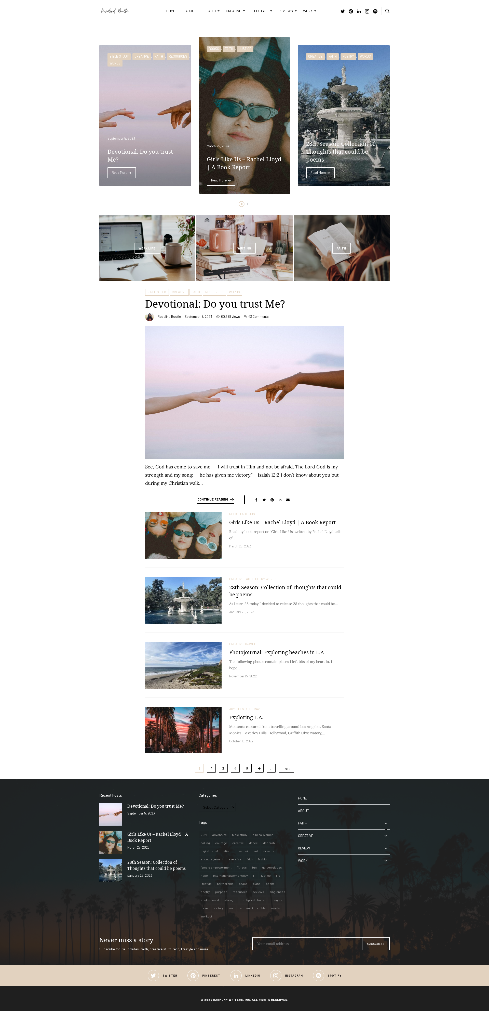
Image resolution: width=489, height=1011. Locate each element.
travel (205, 908)
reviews (258, 892)
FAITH (211, 11)
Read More (120, 172)
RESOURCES (178, 56)
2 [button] (247, 204)
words (275, 908)
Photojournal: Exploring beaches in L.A (276, 652)
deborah (269, 843)
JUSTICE (245, 49)
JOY (232, 709)
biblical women (263, 834)
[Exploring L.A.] (183, 730)
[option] (145, 115)
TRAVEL (250, 644)
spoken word (210, 900)
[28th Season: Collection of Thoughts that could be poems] (183, 600)
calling (205, 843)
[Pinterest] (351, 11)
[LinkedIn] (359, 11)
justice (266, 875)
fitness (242, 867)
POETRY (348, 56)
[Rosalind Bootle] (128, 11)
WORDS (115, 63)
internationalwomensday (230, 875)
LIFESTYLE (259, 11)
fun (254, 867)
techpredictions (253, 900)
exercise (235, 859)
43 (258, 316)
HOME (170, 11)
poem (270, 883)
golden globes (272, 867)
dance (253, 843)
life (278, 875)
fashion (263, 859)
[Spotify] (375, 11)
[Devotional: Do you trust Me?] (110, 814)
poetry (205, 892)
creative (238, 843)
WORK (308, 11)
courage (221, 843)
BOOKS (214, 49)
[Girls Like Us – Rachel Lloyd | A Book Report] (183, 535)
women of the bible (252, 908)
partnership (225, 883)
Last (286, 768)
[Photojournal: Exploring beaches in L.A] (183, 665)
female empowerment (216, 867)
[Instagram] (367, 11)
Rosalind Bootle (169, 316)
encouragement (212, 859)
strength (230, 900)
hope (204, 875)
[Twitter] (343, 11)
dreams (268, 851)
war (231, 908)
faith (250, 859)
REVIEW (304, 848)
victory (219, 908)
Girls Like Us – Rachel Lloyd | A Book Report (282, 522)
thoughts (276, 900)
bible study (239, 834)
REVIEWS (286, 11)
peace (243, 883)
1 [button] (241, 204)
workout (206, 916)
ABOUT (190, 11)
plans (257, 883)
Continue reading (212, 499)
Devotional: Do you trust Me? (215, 304)
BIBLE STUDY (119, 56)
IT (254, 875)
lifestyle (206, 883)
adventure (219, 834)
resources (240, 892)
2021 (204, 834)
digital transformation (215, 851)
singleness (277, 892)
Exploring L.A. (246, 717)
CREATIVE (233, 11)
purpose (221, 892)
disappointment (247, 851)
